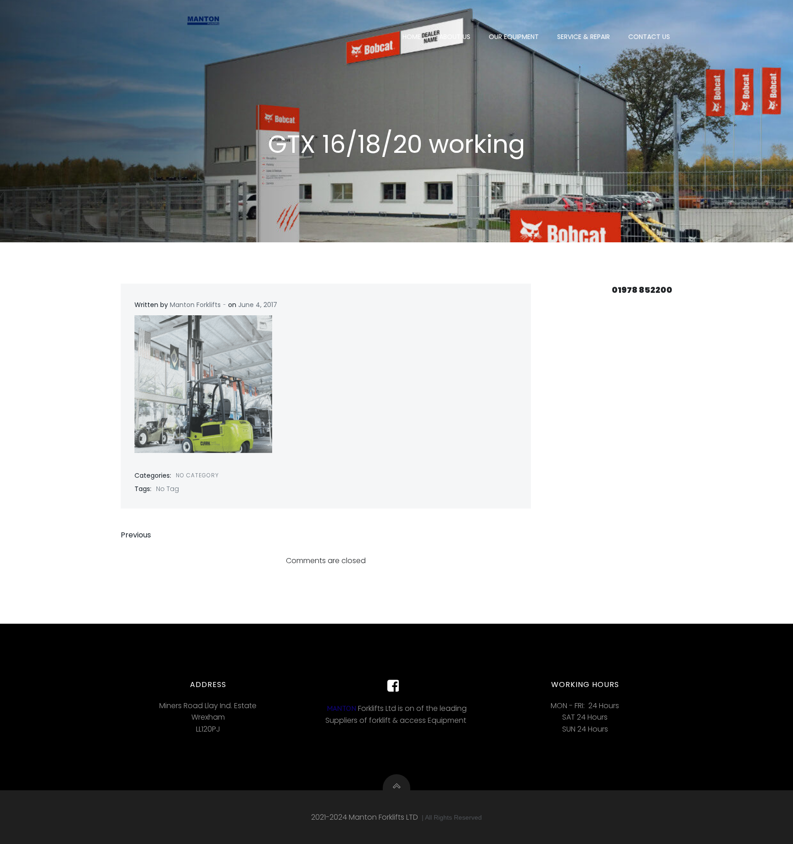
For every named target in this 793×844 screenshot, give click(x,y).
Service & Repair (583, 36)
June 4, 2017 (257, 304)
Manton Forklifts (195, 304)
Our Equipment (514, 36)
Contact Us (649, 36)
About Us (454, 36)
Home (411, 36)
